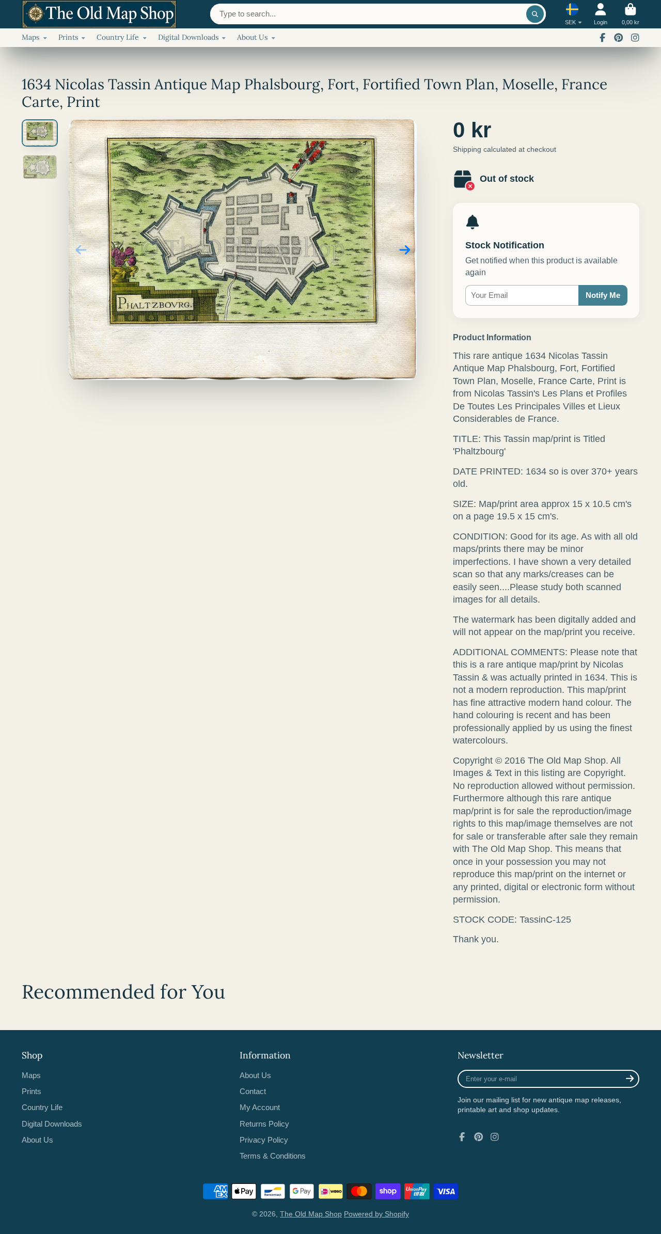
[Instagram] (635, 37)
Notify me (603, 295)
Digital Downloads (188, 37)
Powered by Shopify (376, 1214)
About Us (252, 37)
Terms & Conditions (273, 1155)
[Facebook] (602, 37)
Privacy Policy (264, 1139)
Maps (30, 37)
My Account (260, 1107)
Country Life (118, 37)
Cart (630, 14)
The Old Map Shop (311, 1214)
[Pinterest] (618, 37)
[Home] (99, 14)
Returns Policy (264, 1123)
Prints (68, 37)
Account (600, 14)
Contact (253, 1091)
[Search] (535, 14)
